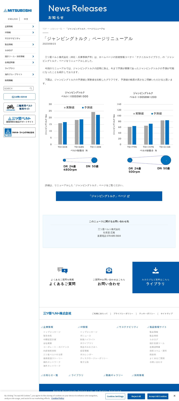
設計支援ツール (157, 343)
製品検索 (154, 335)
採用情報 (9, 80)
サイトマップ (167, 313)
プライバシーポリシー (124, 313)
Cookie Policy (57, 398)
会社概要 (47, 343)
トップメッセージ (52, 331)
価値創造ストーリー (53, 358)
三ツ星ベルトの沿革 (53, 354)
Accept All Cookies (158, 396)
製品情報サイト (158, 327)
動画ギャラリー (114, 375)
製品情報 (154, 331)
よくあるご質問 (157, 358)
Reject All (136, 396)
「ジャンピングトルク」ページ (107, 196)
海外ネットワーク (52, 365)
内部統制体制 (49, 350)
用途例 (153, 354)
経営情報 (84, 350)
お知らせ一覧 (50, 375)
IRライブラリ (86, 343)
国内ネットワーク (52, 362)
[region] (89, 396)
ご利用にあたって (100, 313)
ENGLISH (13, 19)
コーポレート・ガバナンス (56, 347)
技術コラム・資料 (158, 350)
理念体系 (47, 335)
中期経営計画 (49, 339)
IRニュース (85, 335)
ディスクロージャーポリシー (94, 358)
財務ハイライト (87, 339)
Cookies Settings (115, 396)
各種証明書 (155, 347)
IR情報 (84, 327)
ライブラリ (10, 68)
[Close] (174, 396)
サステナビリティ (12, 38)
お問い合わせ (156, 362)
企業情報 (48, 327)
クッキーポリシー (147, 313)
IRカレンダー (86, 354)
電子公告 (84, 362)
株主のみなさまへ (88, 347)
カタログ (9, 50)
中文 (26, 19)
